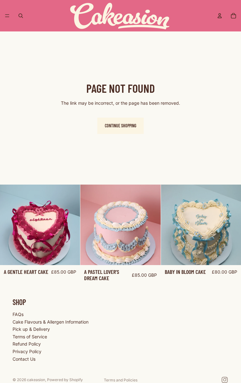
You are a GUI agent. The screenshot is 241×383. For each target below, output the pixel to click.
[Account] (220, 16)
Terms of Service (30, 336)
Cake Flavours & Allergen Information (50, 321)
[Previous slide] (9, 225)
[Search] (21, 16)
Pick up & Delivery (31, 329)
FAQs (18, 314)
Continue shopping (120, 125)
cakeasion (36, 379)
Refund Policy (27, 344)
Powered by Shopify (65, 379)
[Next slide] (70, 225)
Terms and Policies (120, 380)
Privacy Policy (27, 351)
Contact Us (24, 358)
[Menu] (7, 15)
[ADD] (70, 255)
